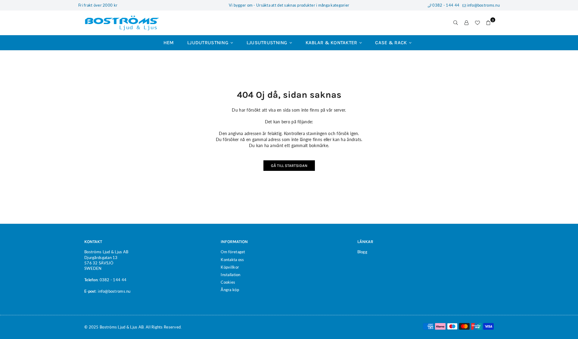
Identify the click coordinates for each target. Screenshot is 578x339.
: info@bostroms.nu (113, 291)
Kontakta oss (232, 259)
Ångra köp (230, 289)
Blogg (362, 251)
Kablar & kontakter (332, 42)
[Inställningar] (466, 22)
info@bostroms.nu (483, 5)
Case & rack (391, 42)
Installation (230, 274)
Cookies (228, 282)
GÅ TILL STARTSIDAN (289, 165)
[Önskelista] (477, 22)
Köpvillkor (230, 267)
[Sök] (455, 22)
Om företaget (233, 251)
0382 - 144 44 (445, 5)
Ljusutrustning (268, 42)
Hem (168, 42)
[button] (488, 22)
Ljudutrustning (208, 42)
